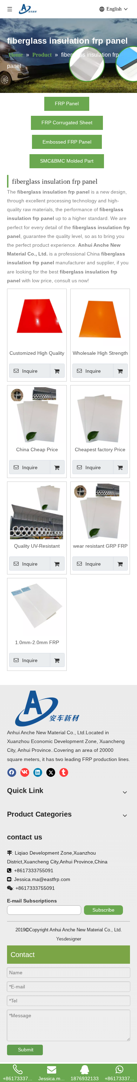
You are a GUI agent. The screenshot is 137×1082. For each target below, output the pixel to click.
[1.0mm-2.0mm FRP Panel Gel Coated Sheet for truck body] (37, 607)
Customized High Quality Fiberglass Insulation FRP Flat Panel (36, 353)
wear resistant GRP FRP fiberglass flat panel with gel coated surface (100, 546)
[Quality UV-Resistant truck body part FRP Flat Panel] (37, 511)
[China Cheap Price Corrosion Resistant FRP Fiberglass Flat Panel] (37, 414)
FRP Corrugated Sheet (66, 122)
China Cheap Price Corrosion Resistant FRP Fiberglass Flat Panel (37, 450)
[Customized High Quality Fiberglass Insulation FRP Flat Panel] (37, 318)
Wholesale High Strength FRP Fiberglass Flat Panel (100, 353)
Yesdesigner (68, 939)
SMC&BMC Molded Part (66, 161)
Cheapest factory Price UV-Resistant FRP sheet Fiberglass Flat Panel (100, 450)
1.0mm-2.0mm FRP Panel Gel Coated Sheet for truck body (37, 643)
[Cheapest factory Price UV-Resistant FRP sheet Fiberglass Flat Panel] (100, 414)
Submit (25, 1049)
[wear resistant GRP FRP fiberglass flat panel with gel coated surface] (100, 511)
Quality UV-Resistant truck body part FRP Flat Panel (37, 546)
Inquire (30, 371)
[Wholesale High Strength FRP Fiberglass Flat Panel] (100, 318)
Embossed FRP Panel (67, 142)
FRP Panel (67, 103)
